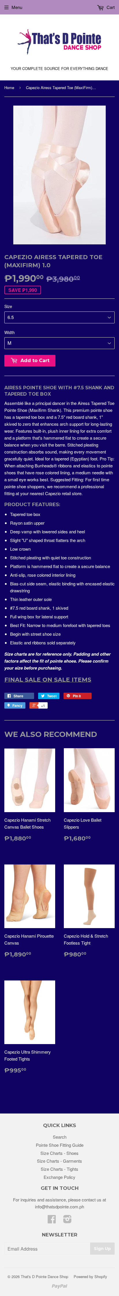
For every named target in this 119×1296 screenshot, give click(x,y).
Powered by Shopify (90, 1276)
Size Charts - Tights (59, 1169)
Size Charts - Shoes (59, 1153)
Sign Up (102, 1248)
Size (8, 306)
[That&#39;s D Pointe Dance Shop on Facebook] (51, 1221)
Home (9, 87)
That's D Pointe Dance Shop (44, 1276)
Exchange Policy (59, 1177)
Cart (110, 7)
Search (59, 1137)
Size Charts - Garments (59, 1161)
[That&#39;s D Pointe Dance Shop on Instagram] (67, 1221)
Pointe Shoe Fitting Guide (59, 1145)
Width (9, 332)
